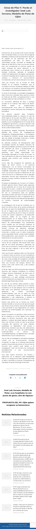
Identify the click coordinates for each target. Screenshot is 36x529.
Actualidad (15, 368)
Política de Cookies (28, 526)
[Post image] (6, 422)
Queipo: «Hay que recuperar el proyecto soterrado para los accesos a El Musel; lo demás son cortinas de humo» (23, 507)
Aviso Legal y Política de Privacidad (12, 526)
